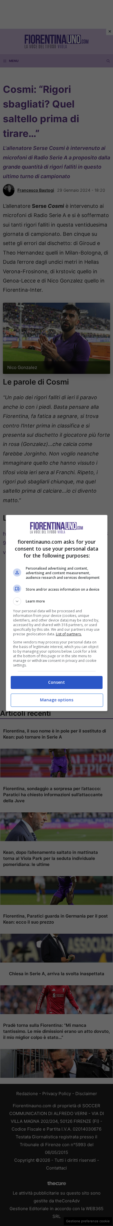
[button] (56, 601)
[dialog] (56, 613)
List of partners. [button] (69, 634)
